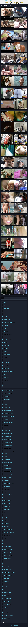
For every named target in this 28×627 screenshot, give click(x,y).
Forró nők (6, 348)
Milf (4, 314)
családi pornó (7, 402)
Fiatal (5, 311)
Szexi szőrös (6, 383)
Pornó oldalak (7, 489)
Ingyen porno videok (8, 615)
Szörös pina (6, 578)
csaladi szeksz (7, 459)
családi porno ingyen (8, 413)
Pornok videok (7, 526)
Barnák (5, 374)
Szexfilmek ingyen (8, 517)
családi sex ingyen (8, 433)
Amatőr (5, 302)
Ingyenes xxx (6, 492)
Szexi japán (6, 331)
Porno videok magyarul (9, 532)
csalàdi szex (6, 465)
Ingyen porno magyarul (9, 483)
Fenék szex (6, 328)
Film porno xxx (7, 506)
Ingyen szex (6, 595)
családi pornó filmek (8, 407)
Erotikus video (7, 520)
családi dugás (7, 399)
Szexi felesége (7, 354)
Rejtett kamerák (7, 339)
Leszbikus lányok (7, 362)
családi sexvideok (7, 456)
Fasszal (5, 512)
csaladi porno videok (8, 419)
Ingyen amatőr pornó (8, 497)
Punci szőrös (6, 566)
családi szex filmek (8, 468)
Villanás (5, 357)
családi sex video (7, 436)
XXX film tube (7, 509)
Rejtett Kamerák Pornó (9, 371)
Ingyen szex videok (8, 555)
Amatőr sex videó (7, 587)
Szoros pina (6, 480)
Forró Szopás (7, 319)
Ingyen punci (6, 563)
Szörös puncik (7, 535)
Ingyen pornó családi (8, 538)
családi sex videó (7, 439)
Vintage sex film (7, 486)
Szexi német (6, 377)
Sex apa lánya (7, 584)
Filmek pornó (6, 581)
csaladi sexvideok (7, 453)
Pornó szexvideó (7, 604)
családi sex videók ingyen (9, 451)
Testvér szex (6, 523)
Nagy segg (6, 607)
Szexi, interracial (7, 365)
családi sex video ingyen (9, 442)
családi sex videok (8, 448)
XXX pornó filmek (7, 598)
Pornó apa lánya (7, 503)
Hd (4, 305)
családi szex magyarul (9, 474)
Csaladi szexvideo (8, 0)
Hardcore (6, 325)
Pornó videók (7, 543)
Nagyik (5, 351)
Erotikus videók (7, 500)
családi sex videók (8, 445)
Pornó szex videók (8, 529)
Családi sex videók (8, 561)
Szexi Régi (6, 316)
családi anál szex (7, 396)
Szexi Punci (6, 342)
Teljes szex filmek (7, 592)
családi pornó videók (8, 422)
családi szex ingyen (8, 471)
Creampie (6, 380)
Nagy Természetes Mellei (9, 322)
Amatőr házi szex (7, 552)
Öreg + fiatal (6, 345)
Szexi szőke (6, 368)
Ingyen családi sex (8, 549)
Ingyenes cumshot (8, 334)
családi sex (6, 425)
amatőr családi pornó (8, 390)
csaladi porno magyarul (9, 416)
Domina (5, 385)
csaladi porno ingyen (8, 410)
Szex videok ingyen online (9, 572)
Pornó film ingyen (7, 477)
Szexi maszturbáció (8, 337)
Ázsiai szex (6, 308)
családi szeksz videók (8, 462)
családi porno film (8, 405)
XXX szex (6, 540)
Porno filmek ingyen (8, 612)
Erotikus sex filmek (8, 494)
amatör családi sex (8, 393)
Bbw (5, 360)
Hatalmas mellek (7, 515)
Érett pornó (6, 610)
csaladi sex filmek (7, 430)
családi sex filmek (7, 428)
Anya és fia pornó (7, 569)
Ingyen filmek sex (7, 546)
